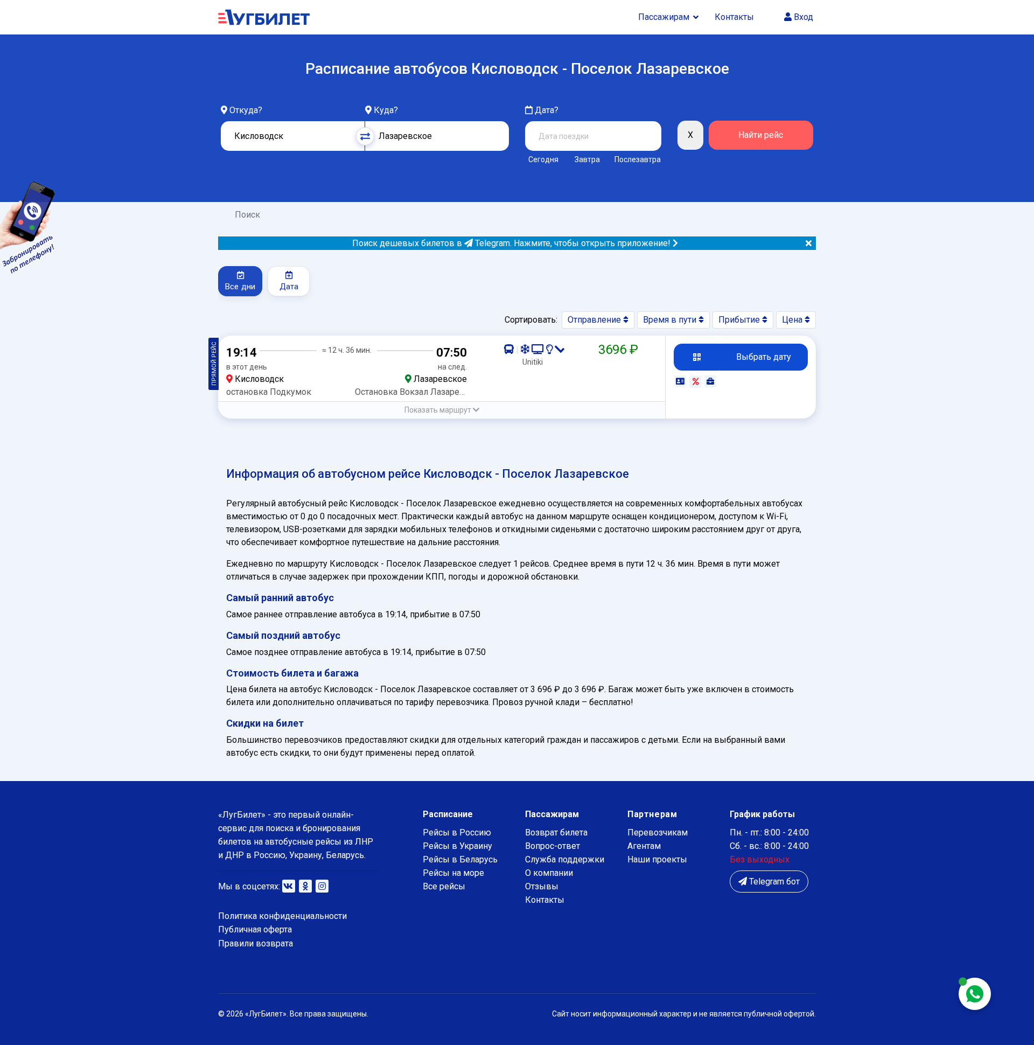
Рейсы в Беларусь (460, 859)
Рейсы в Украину (457, 846)
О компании (549, 873)
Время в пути (670, 320)
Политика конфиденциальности (282, 916)
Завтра (587, 159)
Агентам (644, 846)
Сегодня (543, 159)
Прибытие (740, 320)
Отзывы (541, 886)
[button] (441, 410)
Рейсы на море (453, 873)
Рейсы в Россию (457, 832)
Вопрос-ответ (552, 846)
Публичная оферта (255, 929)
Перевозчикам (657, 832)
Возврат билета (556, 832)
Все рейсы (444, 886)
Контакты (734, 17)
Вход (802, 17)
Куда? (386, 110)
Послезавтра (637, 159)
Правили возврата (255, 943)
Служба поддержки (564, 859)
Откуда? (245, 110)
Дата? (545, 110)
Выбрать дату (763, 357)
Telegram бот (773, 881)
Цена (793, 320)
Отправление (595, 320)
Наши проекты (657, 859)
